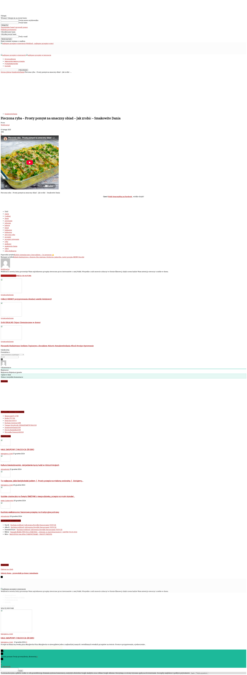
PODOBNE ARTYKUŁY (8, 276)
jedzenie (8, 223)
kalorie (7, 225)
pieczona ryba (10, 235)
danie (7, 218)
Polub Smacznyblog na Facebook (120, 197)
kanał (7, 228)
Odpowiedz (6, 666)
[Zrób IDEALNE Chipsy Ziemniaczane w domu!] (11, 316)
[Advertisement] (36, 49)
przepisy (8, 237)
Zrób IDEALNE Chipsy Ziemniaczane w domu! (21, 322)
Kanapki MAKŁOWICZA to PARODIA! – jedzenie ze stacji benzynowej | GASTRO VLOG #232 (43, 532)
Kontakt (8, 66)
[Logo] (13, 55)
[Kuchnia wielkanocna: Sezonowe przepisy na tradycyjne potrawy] (5, 508)
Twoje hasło (23, 23)
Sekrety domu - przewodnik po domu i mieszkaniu (19, 573)
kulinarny (8, 232)
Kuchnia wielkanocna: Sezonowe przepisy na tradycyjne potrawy (30, 512)
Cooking (8, 216)
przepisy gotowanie (12, 239)
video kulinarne (10, 251)
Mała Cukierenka (7, 501)
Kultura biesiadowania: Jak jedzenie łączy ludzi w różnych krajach (30, 465)
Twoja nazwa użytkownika (28, 20)
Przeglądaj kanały (11, 64)
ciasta (7, 214)
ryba (6, 242)
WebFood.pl (5, 125)
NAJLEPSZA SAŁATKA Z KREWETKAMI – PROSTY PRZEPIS (31, 534)
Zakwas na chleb (7, 569)
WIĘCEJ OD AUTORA (23, 276)
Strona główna (10, 59)
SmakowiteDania (18, 72)
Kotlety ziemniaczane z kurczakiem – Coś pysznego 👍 (34, 255)
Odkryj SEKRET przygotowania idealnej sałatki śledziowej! (26, 299)
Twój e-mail (23, 37)
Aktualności (5, 469)
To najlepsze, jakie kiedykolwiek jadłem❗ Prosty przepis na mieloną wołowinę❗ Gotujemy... (42, 481)
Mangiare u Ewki (7, 454)
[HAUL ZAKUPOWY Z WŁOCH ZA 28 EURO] (5, 445)
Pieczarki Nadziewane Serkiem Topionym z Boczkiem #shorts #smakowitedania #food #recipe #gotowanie (47, 346)
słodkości (8, 244)
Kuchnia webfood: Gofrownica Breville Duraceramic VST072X (33, 525)
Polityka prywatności (8, 30)
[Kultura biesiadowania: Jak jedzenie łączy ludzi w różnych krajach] (5, 461)
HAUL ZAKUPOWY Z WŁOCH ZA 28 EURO (17, 449)
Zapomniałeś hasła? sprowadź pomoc (14, 27)
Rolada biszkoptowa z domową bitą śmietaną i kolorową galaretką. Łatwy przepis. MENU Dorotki (48, 257)
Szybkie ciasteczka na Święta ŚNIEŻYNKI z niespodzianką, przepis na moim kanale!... (38, 496)
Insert (20, 671)
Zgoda (193, 673)
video (7, 249)
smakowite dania (11, 246)
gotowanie (8, 221)
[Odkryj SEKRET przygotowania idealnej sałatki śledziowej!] (11, 292)
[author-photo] (5, 267)
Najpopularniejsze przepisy (15, 61)
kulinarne (8, 230)
